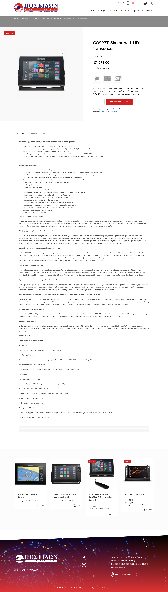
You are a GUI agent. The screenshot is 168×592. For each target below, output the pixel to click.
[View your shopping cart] (134, 3)
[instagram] (146, 3)
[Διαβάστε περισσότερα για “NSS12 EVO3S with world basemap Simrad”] (74, 506)
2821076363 (120, 564)
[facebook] (141, 3)
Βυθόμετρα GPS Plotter (110, 111)
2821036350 (131, 564)
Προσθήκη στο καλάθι (119, 102)
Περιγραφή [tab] (21, 133)
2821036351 (143, 564)
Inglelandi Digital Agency (103, 588)
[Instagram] (84, 565)
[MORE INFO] (43, 506)
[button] (61, 53)
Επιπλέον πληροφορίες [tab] (39, 133)
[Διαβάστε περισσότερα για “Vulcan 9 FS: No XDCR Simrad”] (38, 506)
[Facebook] (84, 557)
